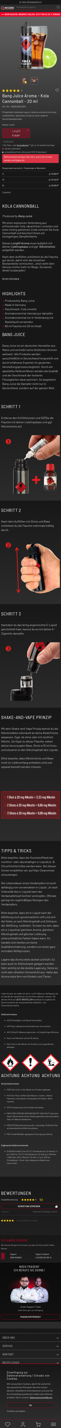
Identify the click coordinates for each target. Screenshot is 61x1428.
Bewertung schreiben (29, 1206)
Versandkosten (23, 145)
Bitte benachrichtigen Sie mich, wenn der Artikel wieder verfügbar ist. (28, 158)
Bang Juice (25, 216)
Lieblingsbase (19, 246)
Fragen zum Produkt (30, 1316)
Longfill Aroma (20, 243)
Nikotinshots (47, 246)
